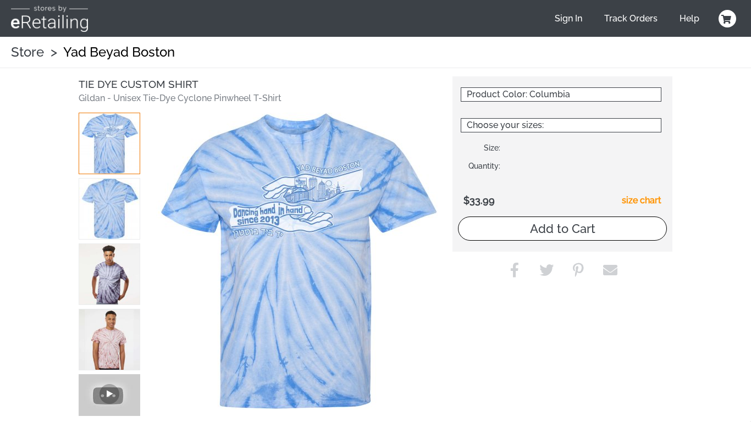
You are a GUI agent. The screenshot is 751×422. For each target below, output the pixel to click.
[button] (109, 143)
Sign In (568, 18)
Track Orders (631, 18)
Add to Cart (562, 228)
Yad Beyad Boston (119, 52)
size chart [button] (641, 200)
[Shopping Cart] (725, 18)
